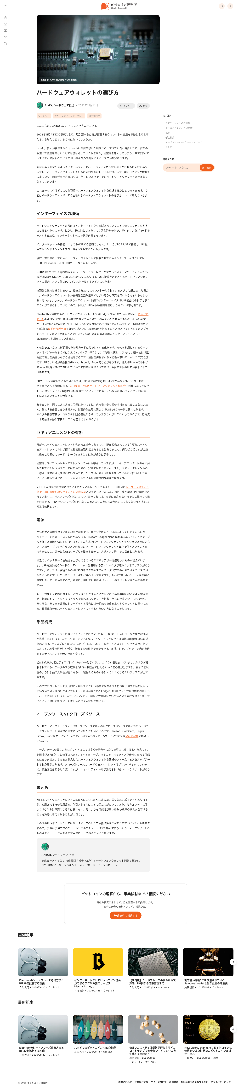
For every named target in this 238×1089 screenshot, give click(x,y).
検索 (222, 6)
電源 (167, 132)
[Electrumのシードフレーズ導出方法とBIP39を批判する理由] (43, 962)
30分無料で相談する (125, 915)
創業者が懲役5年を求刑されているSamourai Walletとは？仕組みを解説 (206, 982)
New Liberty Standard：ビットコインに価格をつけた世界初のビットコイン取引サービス (208, 1050)
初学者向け (94, 115)
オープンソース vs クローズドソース (183, 142)
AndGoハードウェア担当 (57, 854)
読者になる (168, 159)
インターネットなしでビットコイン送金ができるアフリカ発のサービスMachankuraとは (97, 983)
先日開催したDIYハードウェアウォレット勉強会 (98, 385)
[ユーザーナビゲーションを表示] (230, 6)
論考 (215, 1057)
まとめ (168, 147)
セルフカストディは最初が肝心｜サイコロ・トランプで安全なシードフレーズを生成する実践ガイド (152, 1050)
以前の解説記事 (57, 328)
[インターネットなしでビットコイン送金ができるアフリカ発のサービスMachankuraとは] (98, 962)
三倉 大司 (24, 987)
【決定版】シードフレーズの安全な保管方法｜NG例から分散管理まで (152, 982)
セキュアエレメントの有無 (179, 127)
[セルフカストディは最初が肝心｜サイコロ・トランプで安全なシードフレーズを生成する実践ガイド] (153, 1029)
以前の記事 (131, 736)
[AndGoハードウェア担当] (45, 846)
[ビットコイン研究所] (119, 6)
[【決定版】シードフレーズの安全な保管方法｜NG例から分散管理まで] (153, 962)
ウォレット (44, 115)
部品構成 (170, 137)
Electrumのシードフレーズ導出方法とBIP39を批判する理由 (41, 982)
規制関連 (107, 1051)
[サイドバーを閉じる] (5, 6)
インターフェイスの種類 (177, 122)
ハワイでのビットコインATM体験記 (95, 1047)
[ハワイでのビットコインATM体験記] (98, 1029)
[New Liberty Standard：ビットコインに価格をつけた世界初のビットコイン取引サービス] (208, 1029)
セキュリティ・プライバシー (69, 115)
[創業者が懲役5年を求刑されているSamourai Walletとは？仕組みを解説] (208, 962)
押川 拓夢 (79, 990)
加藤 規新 (189, 987)
